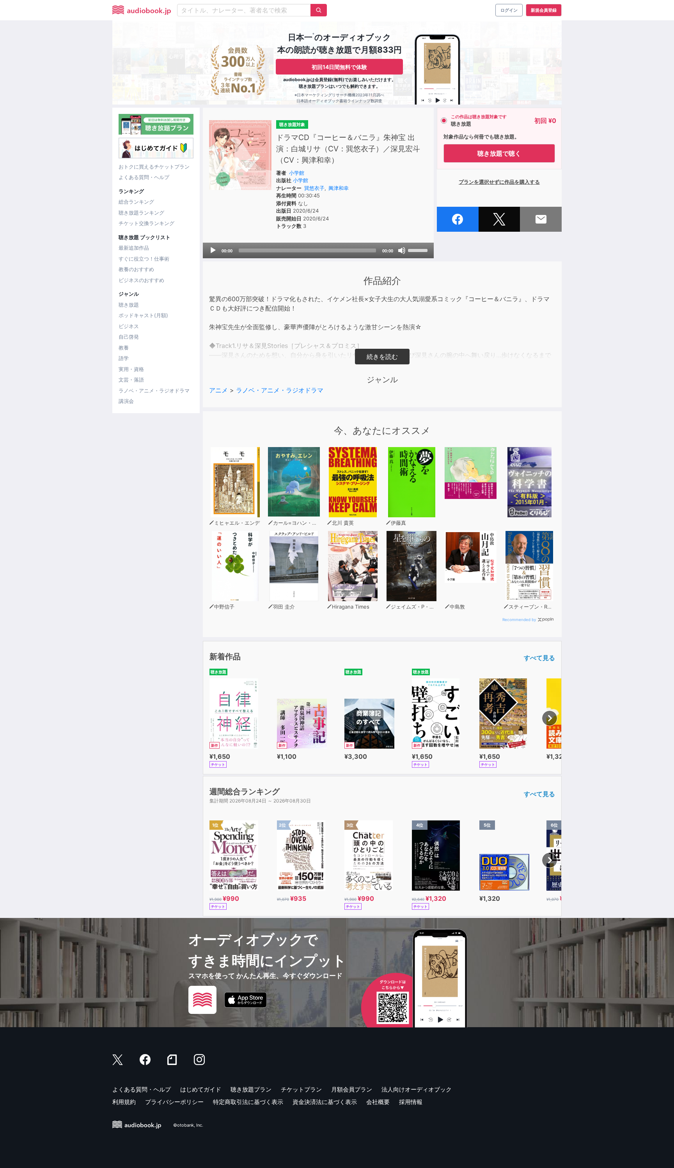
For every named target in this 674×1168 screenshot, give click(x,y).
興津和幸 (338, 188)
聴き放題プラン (251, 1089)
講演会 (126, 401)
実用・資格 (131, 369)
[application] (318, 250)
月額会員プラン (351, 1089)
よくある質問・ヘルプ (144, 177)
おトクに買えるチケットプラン (154, 166)
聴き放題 (129, 305)
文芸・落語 (131, 379)
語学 (124, 358)
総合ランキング (136, 202)
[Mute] (402, 250)
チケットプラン (301, 1089)
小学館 (296, 173)
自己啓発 (129, 337)
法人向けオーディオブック (416, 1089)
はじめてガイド (200, 1089)
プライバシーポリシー (174, 1102)
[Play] (213, 250)
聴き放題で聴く (499, 153)
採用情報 (410, 1102)
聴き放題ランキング (141, 212)
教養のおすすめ (136, 269)
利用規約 (124, 1102)
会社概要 (378, 1102)
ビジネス (129, 326)
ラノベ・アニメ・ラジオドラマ (154, 390)
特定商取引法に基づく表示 (248, 1102)
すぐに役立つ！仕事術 (144, 259)
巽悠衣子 (314, 188)
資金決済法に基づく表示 (325, 1102)
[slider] (419, 250)
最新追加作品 (134, 248)
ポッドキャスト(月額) (143, 315)
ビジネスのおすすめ (141, 280)
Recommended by (519, 619)
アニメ (218, 390)
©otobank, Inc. (188, 1125)
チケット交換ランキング (146, 223)
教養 (124, 347)
